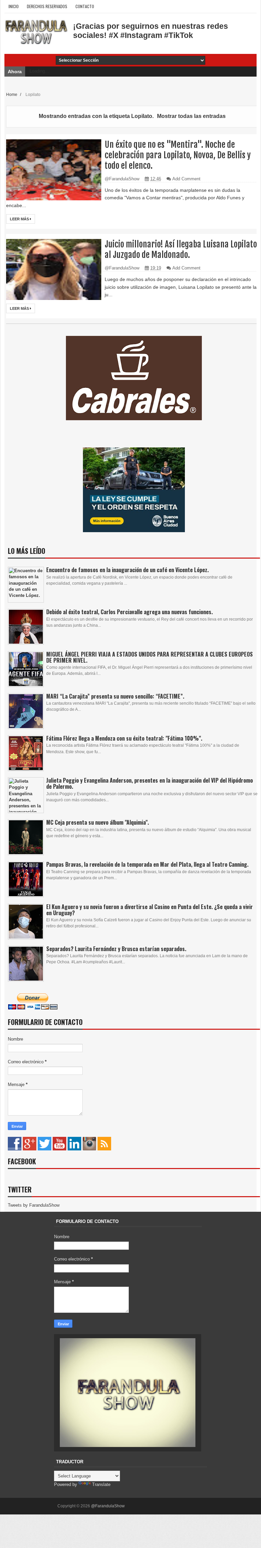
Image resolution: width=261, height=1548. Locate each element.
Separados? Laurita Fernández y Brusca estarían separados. (116, 949)
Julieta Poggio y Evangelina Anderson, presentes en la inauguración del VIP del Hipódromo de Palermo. (149, 783)
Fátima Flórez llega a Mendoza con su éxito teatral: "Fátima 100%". (124, 738)
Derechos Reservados (47, 6)
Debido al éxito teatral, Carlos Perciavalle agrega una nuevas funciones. (129, 612)
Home (12, 94)
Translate (101, 1484)
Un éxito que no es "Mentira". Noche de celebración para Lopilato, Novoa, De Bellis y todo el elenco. (178, 155)
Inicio (13, 6)
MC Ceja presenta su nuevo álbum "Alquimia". (97, 822)
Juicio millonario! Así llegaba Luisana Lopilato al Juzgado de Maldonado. (181, 249)
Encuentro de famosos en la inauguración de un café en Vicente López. (127, 570)
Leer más (20, 219)
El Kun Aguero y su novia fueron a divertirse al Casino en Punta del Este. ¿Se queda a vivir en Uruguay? (149, 910)
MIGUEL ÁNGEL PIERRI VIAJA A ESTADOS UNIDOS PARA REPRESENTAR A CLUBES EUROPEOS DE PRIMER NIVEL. (149, 657)
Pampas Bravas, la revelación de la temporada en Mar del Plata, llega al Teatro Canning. (147, 864)
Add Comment (186, 178)
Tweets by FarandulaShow (33, 1205)
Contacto (84, 6)
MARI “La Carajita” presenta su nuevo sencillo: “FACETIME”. (115, 696)
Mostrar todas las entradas (191, 116)
